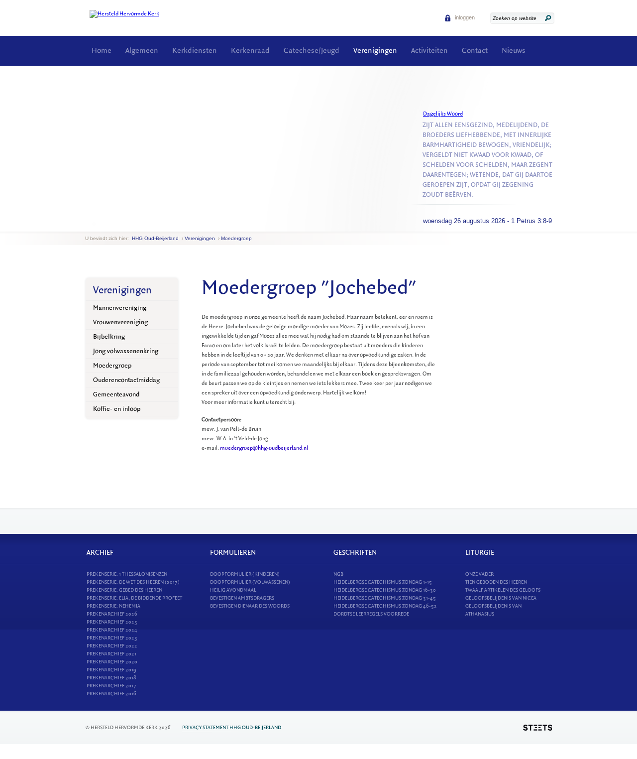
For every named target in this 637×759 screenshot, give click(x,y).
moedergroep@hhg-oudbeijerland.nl (264, 448)
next (99, 224)
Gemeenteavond (116, 394)
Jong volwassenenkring (125, 351)
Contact (475, 50)
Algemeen (141, 50)
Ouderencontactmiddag (126, 380)
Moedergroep (236, 238)
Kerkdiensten (194, 50)
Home (101, 50)
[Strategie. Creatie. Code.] (537, 728)
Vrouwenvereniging (120, 322)
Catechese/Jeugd (311, 50)
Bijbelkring (109, 336)
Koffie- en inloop (116, 408)
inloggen (464, 17)
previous (87, 224)
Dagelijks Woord (443, 114)
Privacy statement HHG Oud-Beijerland (231, 727)
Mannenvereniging (119, 307)
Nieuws (514, 50)
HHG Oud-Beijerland (155, 238)
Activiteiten (429, 50)
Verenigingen (375, 50)
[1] (94, 224)
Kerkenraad (250, 50)
